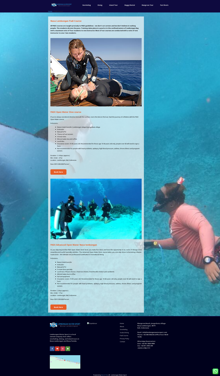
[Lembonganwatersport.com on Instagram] (62, 348)
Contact (122, 342)
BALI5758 (104, 375)
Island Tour (113, 5)
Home (50, 11)
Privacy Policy (124, 339)
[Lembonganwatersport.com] (61, 5)
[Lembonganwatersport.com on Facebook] (52, 348)
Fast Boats (164, 5)
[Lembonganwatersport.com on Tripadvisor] (67, 348)
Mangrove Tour (147, 5)
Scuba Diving (124, 333)
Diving (100, 5)
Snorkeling (86, 5)
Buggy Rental (130, 5)
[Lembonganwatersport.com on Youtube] (57, 348)
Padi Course (124, 335)
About (122, 326)
